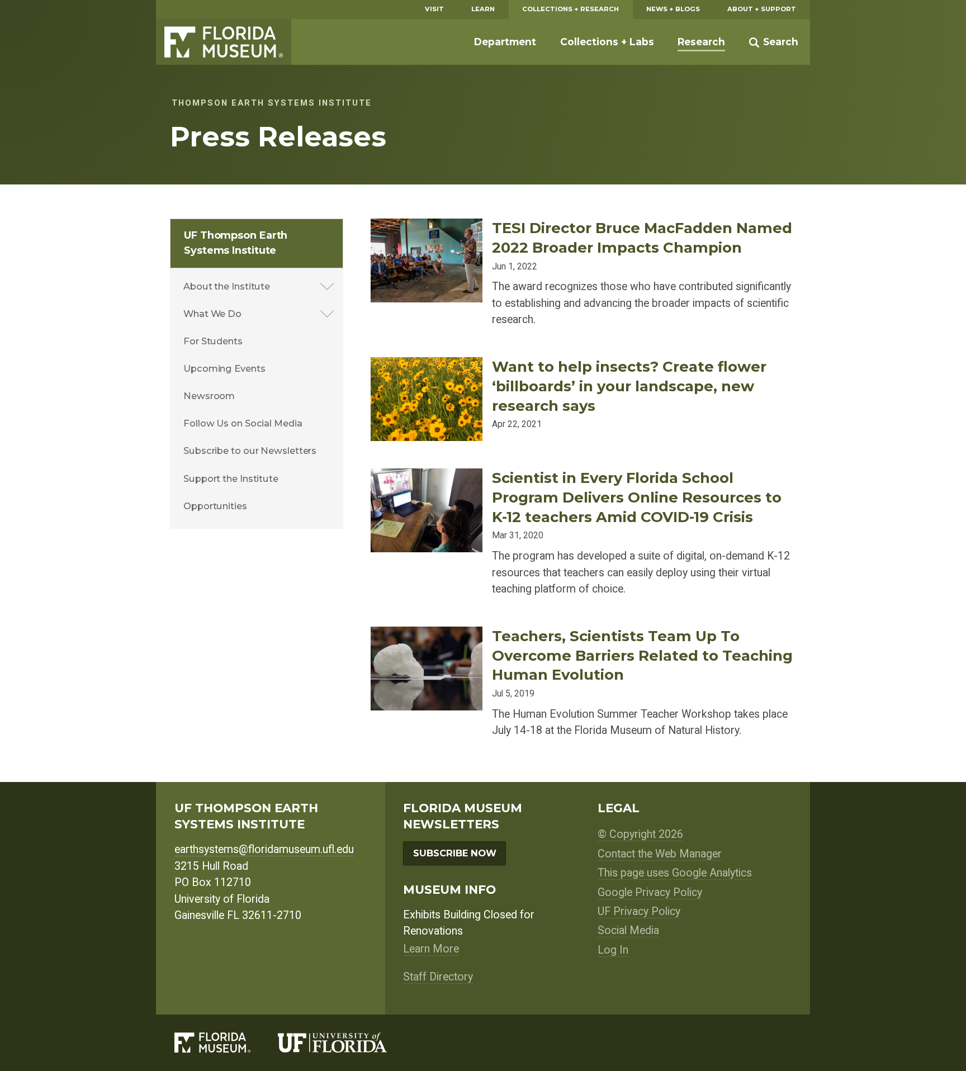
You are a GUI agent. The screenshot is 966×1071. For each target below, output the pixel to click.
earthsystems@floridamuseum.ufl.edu (264, 849)
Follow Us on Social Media (242, 423)
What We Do (212, 313)
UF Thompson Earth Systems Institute (235, 243)
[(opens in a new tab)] (426, 365)
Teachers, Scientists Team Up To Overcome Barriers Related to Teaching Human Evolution (642, 655)
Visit (434, 9)
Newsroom (209, 395)
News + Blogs (673, 9)
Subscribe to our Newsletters (249, 450)
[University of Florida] (346, 1042)
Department (505, 42)
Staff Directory (438, 976)
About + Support (761, 9)
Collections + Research (570, 9)
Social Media (628, 930)
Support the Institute (230, 478)
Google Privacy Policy (650, 892)
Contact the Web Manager (660, 853)
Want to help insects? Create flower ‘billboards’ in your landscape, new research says (629, 386)
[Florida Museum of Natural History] (226, 1042)
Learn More (431, 948)
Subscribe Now (454, 853)
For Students (213, 341)
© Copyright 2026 (640, 834)
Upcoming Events (224, 368)
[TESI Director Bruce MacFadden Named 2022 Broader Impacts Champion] (426, 227)
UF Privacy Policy (639, 911)
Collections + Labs (607, 42)
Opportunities (215, 505)
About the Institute (226, 286)
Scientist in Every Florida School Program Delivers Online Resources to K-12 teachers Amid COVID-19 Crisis (637, 497)
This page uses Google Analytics (675, 872)
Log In (613, 950)
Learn (483, 9)
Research (701, 42)
